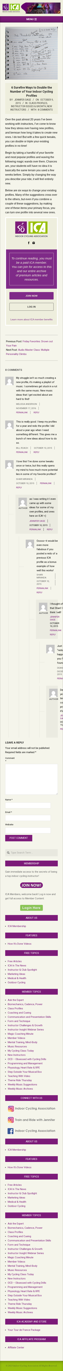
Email (8, 812)
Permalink (22, 412)
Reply (36, 412)
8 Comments (45, 109)
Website (9, 824)
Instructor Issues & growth (28, 106)
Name (8, 799)
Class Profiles (38, 103)
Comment (9, 759)
